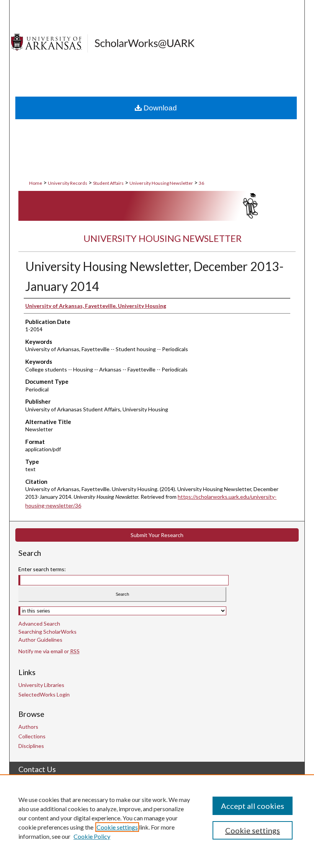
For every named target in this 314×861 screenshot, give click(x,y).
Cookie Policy (92, 836)
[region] (157, 817)
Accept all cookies (252, 805)
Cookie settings (117, 827)
